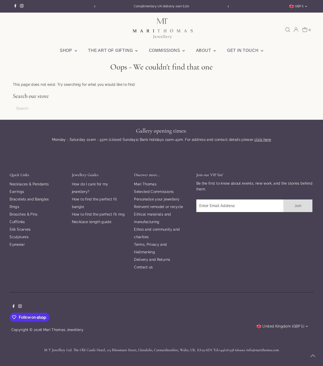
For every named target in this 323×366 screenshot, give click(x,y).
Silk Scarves (20, 229)
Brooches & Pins (23, 214)
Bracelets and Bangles (29, 199)
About (204, 50)
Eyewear (17, 244)
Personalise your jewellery (156, 199)
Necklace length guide (91, 222)
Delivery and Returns (152, 260)
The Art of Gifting (111, 50)
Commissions (165, 50)
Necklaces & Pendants (29, 184)
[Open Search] (287, 29)
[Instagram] (22, 6)
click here (262, 140)
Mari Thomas (145, 184)
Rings (14, 207)
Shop (66, 50)
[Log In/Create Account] (296, 29)
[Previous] (94, 6)
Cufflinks (17, 222)
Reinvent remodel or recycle (158, 207)
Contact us (143, 267)
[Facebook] (15, 6)
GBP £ (299, 6)
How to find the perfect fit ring (98, 214)
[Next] (228, 6)
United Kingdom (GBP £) (283, 326)
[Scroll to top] (313, 356)
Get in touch (243, 50)
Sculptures (19, 237)
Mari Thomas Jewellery (63, 330)
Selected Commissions (154, 192)
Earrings (17, 192)
